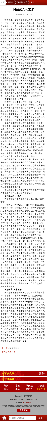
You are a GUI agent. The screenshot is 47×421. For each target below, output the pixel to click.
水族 (17, 385)
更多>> (42, 373)
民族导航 (9, 379)
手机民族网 (27, 402)
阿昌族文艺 (22, 2)
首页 (3, 2)
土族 (17, 389)
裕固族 (29, 389)
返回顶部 (24, 410)
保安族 (41, 385)
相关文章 (9, 373)
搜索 (40, 418)
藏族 (6, 385)
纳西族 (29, 385)
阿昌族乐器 (15, 348)
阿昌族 (11, 2)
